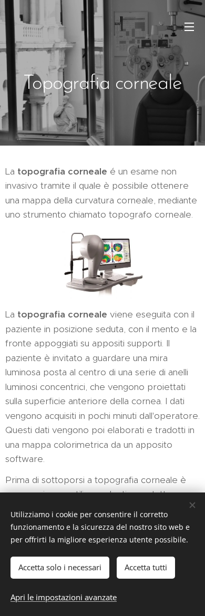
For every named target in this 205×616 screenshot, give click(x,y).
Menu (189, 26)
